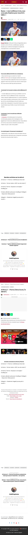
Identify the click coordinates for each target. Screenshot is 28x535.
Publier (14, 2)
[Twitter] (12, 269)
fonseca (12, 233)
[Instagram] (14, 269)
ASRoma (7, 233)
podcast (17, 467)
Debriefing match (14, 8)
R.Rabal (16, 397)
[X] (14, 523)
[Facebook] (10, 269)
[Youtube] (16, 523)
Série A (21, 8)
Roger (2, 43)
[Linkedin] (17, 269)
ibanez (16, 233)
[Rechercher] (23, 2)
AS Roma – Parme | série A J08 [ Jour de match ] (13, 183)
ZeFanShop (20, 518)
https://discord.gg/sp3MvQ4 (16, 399)
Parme (7, 78)
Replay (11, 286)
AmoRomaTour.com (12, 518)
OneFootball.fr (4, 518)
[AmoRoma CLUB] (26, 2)
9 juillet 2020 (10, 19)
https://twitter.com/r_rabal (15, 396)
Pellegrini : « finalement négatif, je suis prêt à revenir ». (12, 198)
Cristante (4, 117)
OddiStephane (4, 19)
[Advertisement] (14, 157)
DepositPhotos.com (13, 517)
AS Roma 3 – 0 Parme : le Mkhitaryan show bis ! (13, 179)
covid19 (12, 467)
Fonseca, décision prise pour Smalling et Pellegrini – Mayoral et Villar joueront (13, 193)
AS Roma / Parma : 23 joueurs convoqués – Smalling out (12, 187)
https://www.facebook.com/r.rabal (16, 394)
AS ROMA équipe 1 (5, 8)
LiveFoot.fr (20, 517)
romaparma (23, 233)
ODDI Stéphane (14, 530)
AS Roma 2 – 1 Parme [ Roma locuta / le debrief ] (13, 291)
